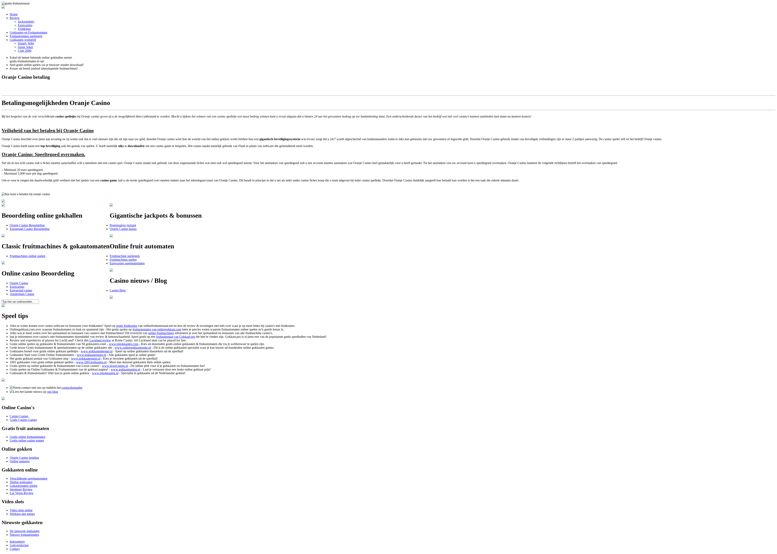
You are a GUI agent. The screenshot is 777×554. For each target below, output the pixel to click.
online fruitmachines (161, 333)
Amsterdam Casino (22, 294)
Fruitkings (24, 29)
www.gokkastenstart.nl (91, 355)
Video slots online (21, 510)
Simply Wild (26, 43)
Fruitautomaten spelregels (26, 36)
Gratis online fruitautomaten (27, 437)
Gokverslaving (19, 545)
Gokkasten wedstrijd (23, 39)
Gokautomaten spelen (23, 485)
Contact (15, 549)
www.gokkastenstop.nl (85, 358)
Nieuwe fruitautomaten (24, 534)
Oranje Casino (19, 283)
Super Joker (25, 47)
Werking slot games (22, 514)
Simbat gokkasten (21, 482)
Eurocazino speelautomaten (127, 263)
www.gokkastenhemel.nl (97, 351)
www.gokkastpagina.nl (125, 369)
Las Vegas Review (22, 493)
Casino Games (19, 416)
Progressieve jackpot (123, 225)
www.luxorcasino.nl (115, 366)
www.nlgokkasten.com (123, 344)
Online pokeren (20, 461)
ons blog (52, 391)
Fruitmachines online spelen (27, 256)
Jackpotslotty (26, 21)
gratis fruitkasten (126, 325)
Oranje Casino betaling (24, 457)
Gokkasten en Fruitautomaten (28, 32)
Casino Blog (118, 290)
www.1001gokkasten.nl (91, 362)
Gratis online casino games (27, 440)
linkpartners (17, 541)
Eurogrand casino (21, 290)
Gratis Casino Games (23, 420)
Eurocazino (25, 25)
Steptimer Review (21, 489)
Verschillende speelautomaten (28, 478)
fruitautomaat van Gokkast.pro (175, 336)
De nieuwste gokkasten (24, 531)
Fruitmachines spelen (123, 259)
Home (14, 14)
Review (15, 18)
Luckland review (100, 340)
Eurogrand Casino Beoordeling (30, 229)
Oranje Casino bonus (123, 229)
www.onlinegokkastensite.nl (133, 347)
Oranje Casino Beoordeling (27, 225)
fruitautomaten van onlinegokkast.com (157, 329)
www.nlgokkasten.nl (105, 373)
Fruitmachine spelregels (125, 256)
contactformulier (72, 387)
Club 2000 (24, 50)
